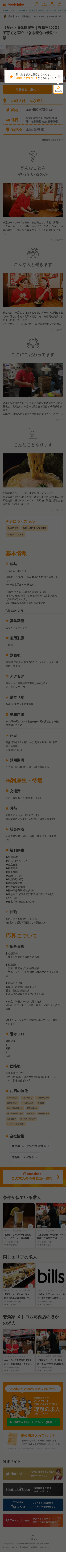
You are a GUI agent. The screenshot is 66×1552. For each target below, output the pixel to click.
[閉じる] (59, 76)
